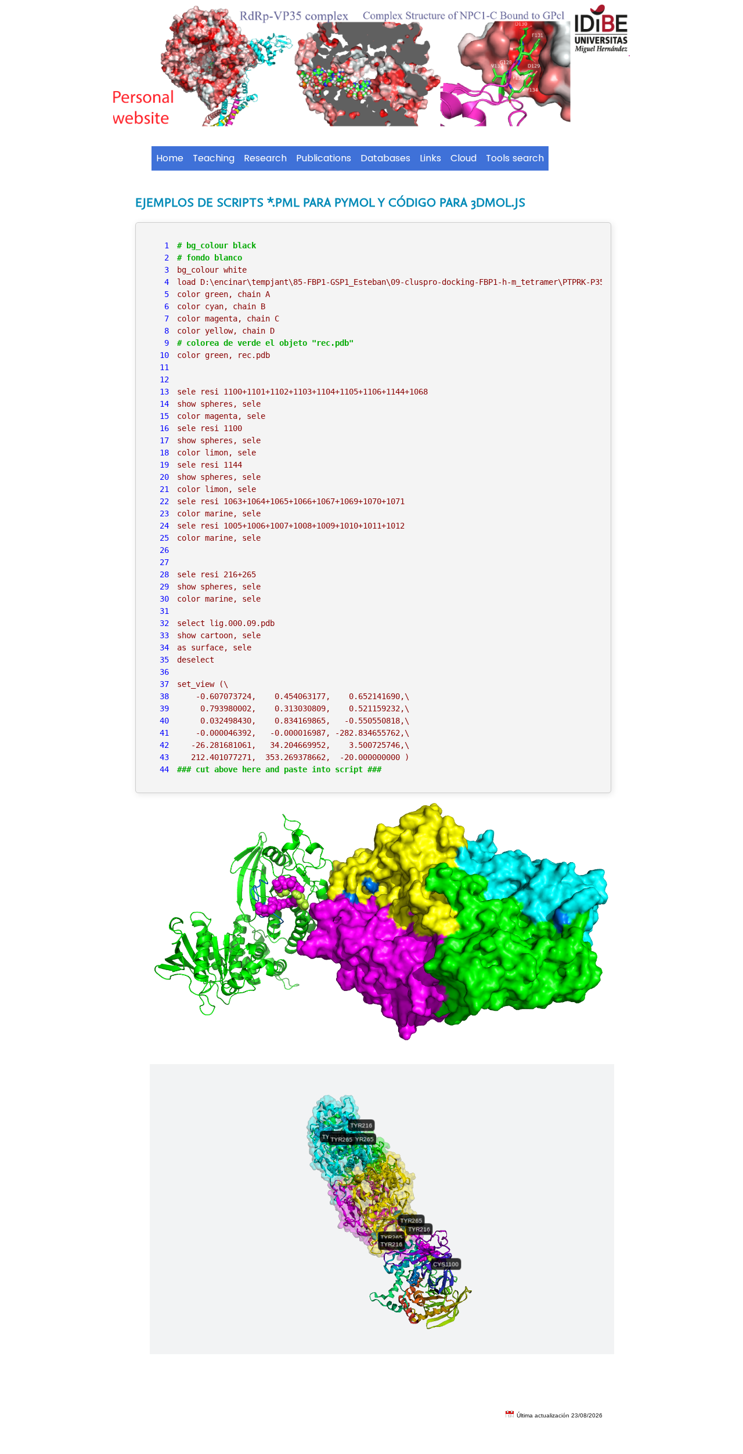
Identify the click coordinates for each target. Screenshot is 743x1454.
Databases (385, 158)
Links (430, 158)
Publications (323, 158)
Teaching (214, 158)
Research (265, 158)
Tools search (515, 158)
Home (169, 158)
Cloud (463, 158)
